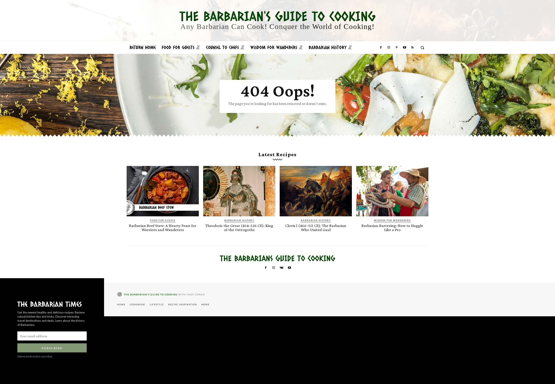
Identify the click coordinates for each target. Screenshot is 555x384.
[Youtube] (404, 47)
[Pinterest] (396, 47)
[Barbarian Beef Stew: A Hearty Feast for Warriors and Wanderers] (163, 191)
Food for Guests (162, 220)
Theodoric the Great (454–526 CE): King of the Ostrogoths (239, 227)
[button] (422, 48)
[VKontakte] (281, 268)
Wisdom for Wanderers (392, 220)
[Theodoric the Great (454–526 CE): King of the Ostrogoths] (239, 191)
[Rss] (412, 47)
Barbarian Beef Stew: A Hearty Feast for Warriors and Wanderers (162, 227)
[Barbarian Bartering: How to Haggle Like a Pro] (392, 191)
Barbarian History (239, 220)
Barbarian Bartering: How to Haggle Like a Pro (392, 227)
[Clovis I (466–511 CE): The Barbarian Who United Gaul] (316, 191)
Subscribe (52, 348)
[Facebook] (381, 47)
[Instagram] (389, 47)
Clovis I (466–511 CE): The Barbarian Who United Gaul (315, 227)
